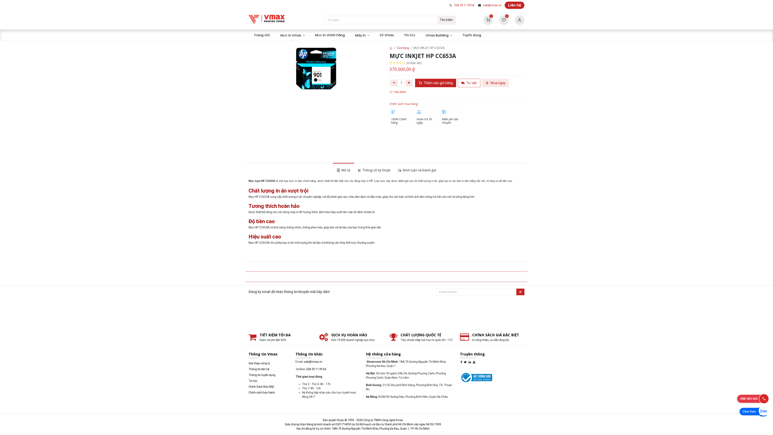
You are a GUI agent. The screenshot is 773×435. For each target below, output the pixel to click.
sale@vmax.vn (492, 5)
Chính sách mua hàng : (404, 104)
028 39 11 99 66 (464, 5)
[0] (488, 20)
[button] (520, 292)
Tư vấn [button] (471, 83)
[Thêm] (409, 83)
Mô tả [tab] (345, 170)
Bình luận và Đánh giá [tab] (419, 170)
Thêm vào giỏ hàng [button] (438, 83)
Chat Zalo (749, 411)
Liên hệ (514, 5)
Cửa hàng (403, 48)
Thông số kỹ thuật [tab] (376, 170)
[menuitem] (262, 35)
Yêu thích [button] (400, 92)
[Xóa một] (394, 83)
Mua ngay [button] (497, 83)
